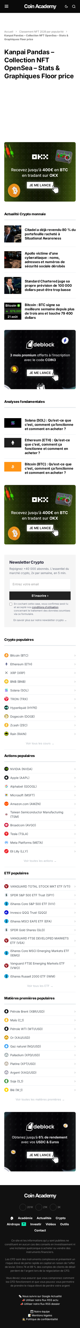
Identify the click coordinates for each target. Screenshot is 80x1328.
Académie (25, 1218)
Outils (64, 1224)
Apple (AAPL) (19, 777)
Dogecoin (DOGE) (22, 716)
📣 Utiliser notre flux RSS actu (40, 1300)
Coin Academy (40, 6)
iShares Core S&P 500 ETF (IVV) (32, 904)
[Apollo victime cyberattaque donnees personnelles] (12, 259)
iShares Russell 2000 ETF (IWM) (32, 976)
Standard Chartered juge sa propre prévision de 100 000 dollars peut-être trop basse (48, 285)
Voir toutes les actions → (40, 860)
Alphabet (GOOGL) (23, 786)
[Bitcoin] (12, 466)
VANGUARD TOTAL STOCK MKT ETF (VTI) (40, 886)
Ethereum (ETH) (21, 664)
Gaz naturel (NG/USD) (25, 1046)
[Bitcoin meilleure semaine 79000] (12, 311)
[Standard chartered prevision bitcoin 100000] (12, 285)
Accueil (8, 31)
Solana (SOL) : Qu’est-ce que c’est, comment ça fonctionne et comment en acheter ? (49, 424)
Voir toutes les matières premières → (40, 1099)
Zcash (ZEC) (19, 725)
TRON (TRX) (19, 699)
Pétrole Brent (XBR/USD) (27, 1011)
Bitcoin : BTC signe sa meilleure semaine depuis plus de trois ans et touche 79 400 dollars (49, 311)
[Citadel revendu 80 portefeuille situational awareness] (12, 233)
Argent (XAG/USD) (23, 1072)
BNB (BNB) (18, 681)
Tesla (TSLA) (19, 834)
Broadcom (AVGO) (23, 825)
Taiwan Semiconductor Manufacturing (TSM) (36, 814)
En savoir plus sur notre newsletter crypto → (40, 620)
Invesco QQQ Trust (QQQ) (28, 912)
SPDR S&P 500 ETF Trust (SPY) (32, 895)
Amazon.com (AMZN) (25, 804)
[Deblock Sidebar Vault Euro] (40, 1141)
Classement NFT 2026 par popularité (41, 31)
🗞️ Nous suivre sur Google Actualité (40, 1296)
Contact (40, 1230)
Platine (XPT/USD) (23, 1064)
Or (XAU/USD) (20, 1037)
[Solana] (12, 422)
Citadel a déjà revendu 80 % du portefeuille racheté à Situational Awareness (50, 234)
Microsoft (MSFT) (22, 795)
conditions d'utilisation (45, 607)
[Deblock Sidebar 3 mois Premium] (40, 359)
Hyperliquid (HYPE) (23, 708)
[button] (6, 6)
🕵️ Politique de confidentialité (40, 1319)
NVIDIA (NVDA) (21, 769)
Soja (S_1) (16, 1081)
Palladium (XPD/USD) (25, 1055)
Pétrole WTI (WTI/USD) (26, 1029)
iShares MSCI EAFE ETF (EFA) (31, 921)
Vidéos (51, 1224)
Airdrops (16, 1224)
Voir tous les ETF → (40, 985)
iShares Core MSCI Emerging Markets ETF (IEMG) (39, 953)
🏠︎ (12, 1218)
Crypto (61, 1218)
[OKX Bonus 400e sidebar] (40, 171)
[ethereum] (12, 442)
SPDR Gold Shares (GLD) (27, 930)
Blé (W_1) (16, 1090)
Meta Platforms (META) (26, 842)
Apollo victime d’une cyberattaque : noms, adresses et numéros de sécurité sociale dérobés (45, 259)
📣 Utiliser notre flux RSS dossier (40, 1303)
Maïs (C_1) (17, 1020)
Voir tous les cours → (40, 743)
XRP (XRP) (17, 673)
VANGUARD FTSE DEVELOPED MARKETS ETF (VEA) (39, 940)
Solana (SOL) (19, 690)
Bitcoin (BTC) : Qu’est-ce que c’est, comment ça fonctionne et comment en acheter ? (49, 468)
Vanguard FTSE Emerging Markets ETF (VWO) (37, 966)
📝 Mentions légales (40, 1315)
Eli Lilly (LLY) (19, 851)
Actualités (44, 1218)
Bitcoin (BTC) (19, 655)
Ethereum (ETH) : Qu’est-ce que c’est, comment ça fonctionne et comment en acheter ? (47, 446)
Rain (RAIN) (18, 734)
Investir (35, 1224)
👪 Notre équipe (40, 1311)
